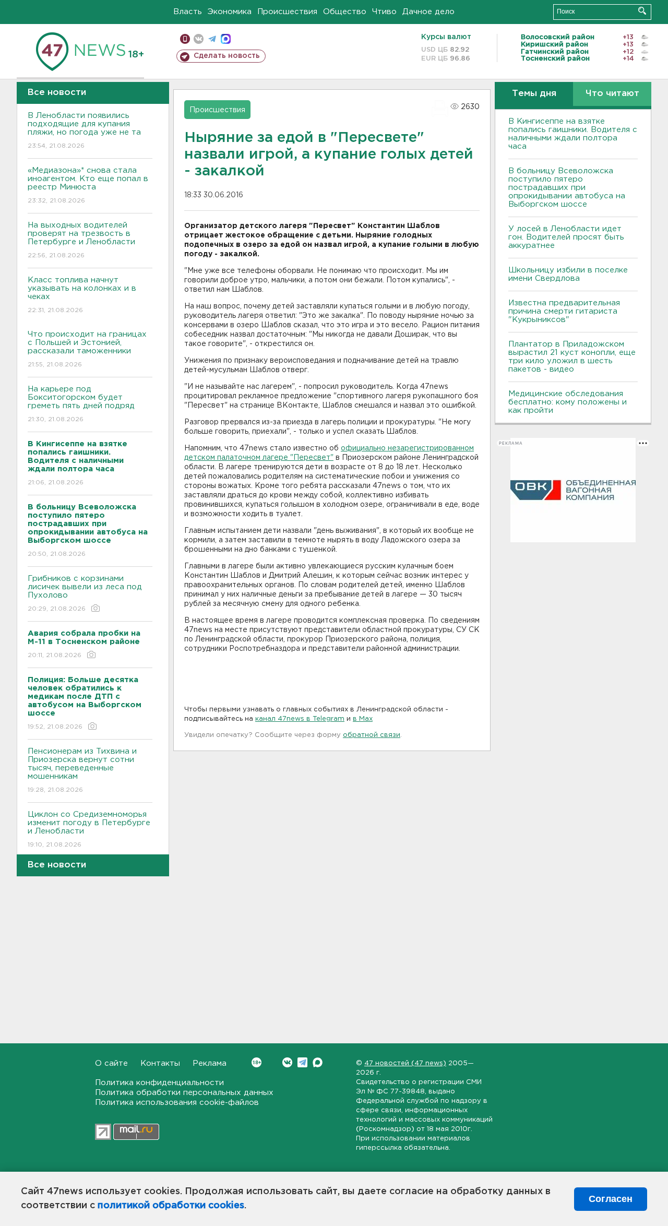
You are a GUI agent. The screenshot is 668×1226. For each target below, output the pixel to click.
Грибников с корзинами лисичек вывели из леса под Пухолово (85, 593)
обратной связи (371, 735)
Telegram (302, 1062)
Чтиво (384, 11)
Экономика (230, 11)
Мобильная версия (185, 39)
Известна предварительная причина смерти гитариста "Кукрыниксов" (564, 311)
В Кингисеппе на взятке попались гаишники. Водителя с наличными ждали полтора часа (572, 134)
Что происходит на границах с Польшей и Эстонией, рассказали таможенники (87, 349)
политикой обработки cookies (171, 1205)
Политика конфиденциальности (159, 1082)
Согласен (611, 1199)
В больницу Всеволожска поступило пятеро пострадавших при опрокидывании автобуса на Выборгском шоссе (566, 188)
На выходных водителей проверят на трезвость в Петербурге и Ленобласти (81, 240)
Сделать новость (227, 56)
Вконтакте (287, 1062)
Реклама (209, 1063)
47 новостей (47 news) (405, 1063)
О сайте (111, 1063)
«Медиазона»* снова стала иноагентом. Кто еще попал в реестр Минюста (88, 185)
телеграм (212, 39)
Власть (187, 11)
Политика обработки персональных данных (184, 1092)
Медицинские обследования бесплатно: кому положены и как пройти (567, 402)
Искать (642, 11)
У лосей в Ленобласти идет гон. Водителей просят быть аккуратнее (566, 237)
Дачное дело (428, 11)
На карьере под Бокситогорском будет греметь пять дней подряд (81, 404)
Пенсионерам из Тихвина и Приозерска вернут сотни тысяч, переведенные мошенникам (82, 770)
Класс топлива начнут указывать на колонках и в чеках (82, 295)
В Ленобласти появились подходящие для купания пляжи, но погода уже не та (84, 130)
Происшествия (287, 11)
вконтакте (199, 39)
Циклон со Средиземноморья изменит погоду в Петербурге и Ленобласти (89, 829)
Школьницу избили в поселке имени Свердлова (568, 274)
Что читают (612, 94)
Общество (344, 11)
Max (318, 1062)
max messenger (226, 39)
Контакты (160, 1063)
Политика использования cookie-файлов (177, 1102)
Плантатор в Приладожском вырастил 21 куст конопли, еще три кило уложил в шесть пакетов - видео (572, 357)
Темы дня (534, 94)
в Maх (363, 719)
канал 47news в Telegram (299, 719)
